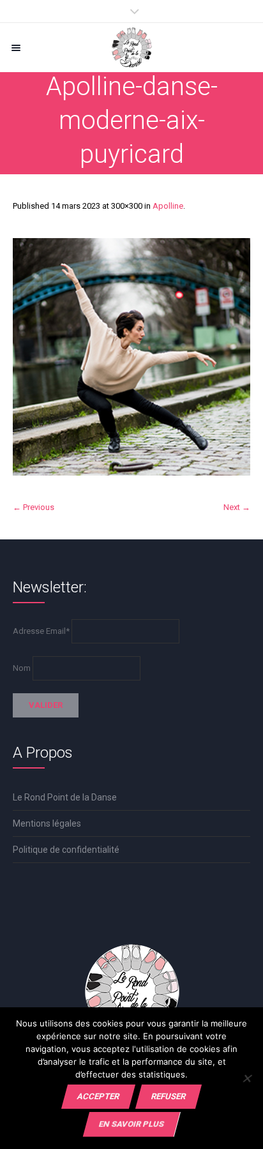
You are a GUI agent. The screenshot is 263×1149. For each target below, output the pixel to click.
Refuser (168, 1096)
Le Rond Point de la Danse (65, 797)
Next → (236, 507)
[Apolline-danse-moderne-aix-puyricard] (131, 357)
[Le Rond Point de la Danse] (131, 47)
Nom (22, 668)
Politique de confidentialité (66, 850)
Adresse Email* (41, 631)
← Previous (33, 507)
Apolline (168, 206)
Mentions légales (47, 823)
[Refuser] (247, 1078)
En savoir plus (131, 1124)
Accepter (98, 1096)
